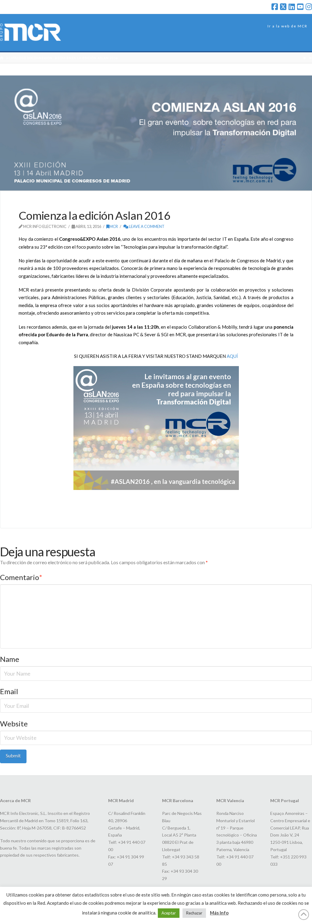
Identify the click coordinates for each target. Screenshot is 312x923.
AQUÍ (232, 356)
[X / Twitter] (283, 6)
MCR (113, 226)
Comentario (21, 577)
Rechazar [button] (194, 913)
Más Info (219, 912)
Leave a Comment (146, 226)
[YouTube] (300, 6)
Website (14, 723)
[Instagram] (309, 6)
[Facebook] (274, 6)
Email (9, 691)
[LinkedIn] (292, 6)
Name (9, 659)
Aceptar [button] (168, 913)
